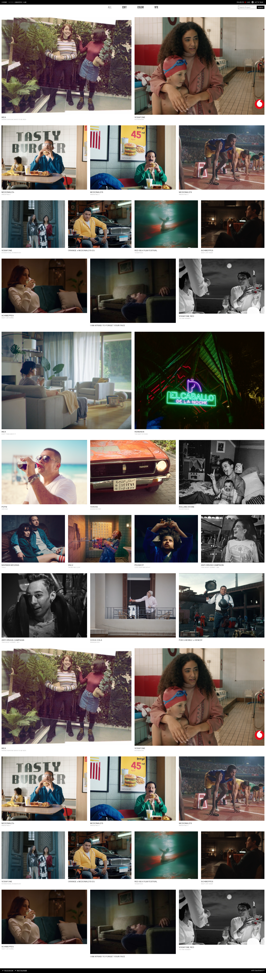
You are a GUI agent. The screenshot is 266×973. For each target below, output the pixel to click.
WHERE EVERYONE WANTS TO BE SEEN (14, 119)
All (109, 7)
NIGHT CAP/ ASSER (207, 252)
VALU (70, 565)
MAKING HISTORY (95, 509)
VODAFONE (140, 117)
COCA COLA (96, 640)
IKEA (4, 117)
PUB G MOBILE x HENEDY (190, 640)
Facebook (8, 970)
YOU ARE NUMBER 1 (185, 318)
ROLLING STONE (186, 507)
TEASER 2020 (139, 252)
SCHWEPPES (207, 250)
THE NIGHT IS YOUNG (141, 434)
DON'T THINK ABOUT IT (9, 434)
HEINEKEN (139, 432)
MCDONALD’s (8, 192)
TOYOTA (94, 507)
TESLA (4, 567)
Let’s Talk (259, 2)
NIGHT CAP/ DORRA (8, 318)
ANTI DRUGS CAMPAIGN (212, 565)
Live (248, 2)
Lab (24, 2)
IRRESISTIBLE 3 (183, 194)
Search (260, 7)
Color (140, 7)
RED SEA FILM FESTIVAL (146, 250)
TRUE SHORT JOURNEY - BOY (11, 642)
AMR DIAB (5, 509)
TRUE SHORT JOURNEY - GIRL (210, 567)
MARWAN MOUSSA (10, 565)
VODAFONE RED (186, 316)
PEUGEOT (139, 565)
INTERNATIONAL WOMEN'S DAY (11, 252)
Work (11, 2)
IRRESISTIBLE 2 (95, 194)
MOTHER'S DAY (139, 119)
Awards (18, 2)
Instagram (22, 970)
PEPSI (4, 507)
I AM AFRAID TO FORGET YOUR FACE (107, 325)
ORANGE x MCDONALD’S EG (81, 250)
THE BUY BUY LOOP (74, 567)
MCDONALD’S (96, 192)
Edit (124, 7)
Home (4, 2)
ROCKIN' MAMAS (184, 509)
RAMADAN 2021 (95, 642)
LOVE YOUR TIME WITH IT (142, 567)
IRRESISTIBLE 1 (6, 194)
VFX (156, 7)
